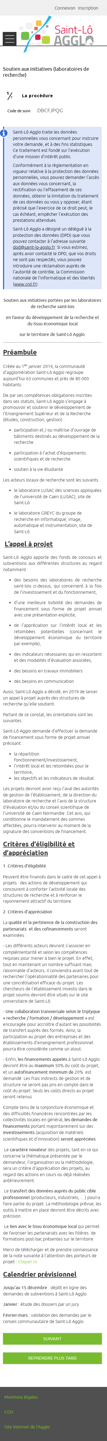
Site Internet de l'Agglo (27, 1427)
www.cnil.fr (25, 284)
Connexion (65, 7)
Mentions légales (21, 1397)
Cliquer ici (27, 1261)
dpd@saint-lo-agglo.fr (34, 247)
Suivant (52, 1339)
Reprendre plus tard (52, 1358)
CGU (8, 1412)
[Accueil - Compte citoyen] (56, 34)
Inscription (88, 7)
